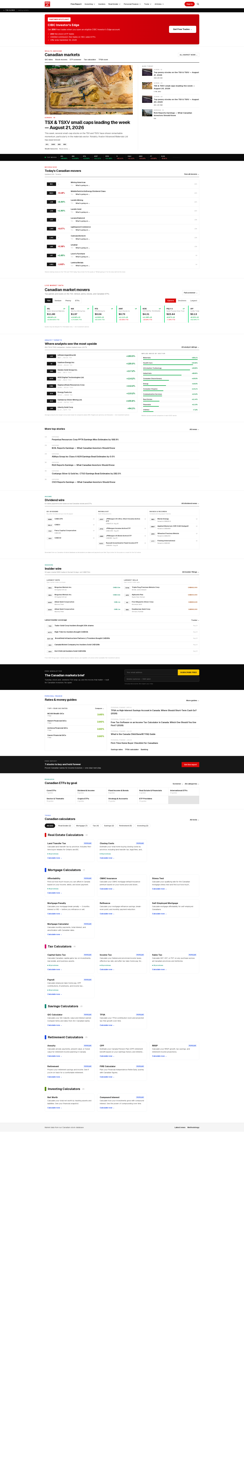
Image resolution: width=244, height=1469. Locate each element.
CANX (53, 144)
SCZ (51, 401)
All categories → (192, 784)
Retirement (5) (125, 826)
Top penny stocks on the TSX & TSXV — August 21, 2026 (176, 73)
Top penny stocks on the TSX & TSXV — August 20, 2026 (176, 100)
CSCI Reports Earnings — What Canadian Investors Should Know (83, 482)
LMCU (51, 264)
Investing (89, 4)
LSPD (51, 229)
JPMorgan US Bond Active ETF (119, 536)
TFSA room (103, 59)
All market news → (189, 55)
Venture (58, 300)
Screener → (178, 784)
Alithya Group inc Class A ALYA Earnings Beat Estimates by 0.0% (83, 456)
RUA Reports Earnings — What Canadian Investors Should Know (173, 114)
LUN (51, 202)
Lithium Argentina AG (67, 355)
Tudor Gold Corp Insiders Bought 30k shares (74, 625)
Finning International (166, 541)
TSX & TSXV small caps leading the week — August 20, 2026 (174, 87)
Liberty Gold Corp (65, 407)
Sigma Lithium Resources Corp (71, 385)
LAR (51, 356)
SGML (51, 386)
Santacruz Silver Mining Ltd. (70, 400)
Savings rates (117, 749)
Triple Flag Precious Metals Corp (145, 587)
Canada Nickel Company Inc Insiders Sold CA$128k (77, 644)
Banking (144, 749)
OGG (51, 371)
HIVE (51, 378)
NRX (64, 144)
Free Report (76, 4)
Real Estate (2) (64, 826)
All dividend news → (190, 503)
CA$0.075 (59, 519)
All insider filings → (190, 572)
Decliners (182, 300)
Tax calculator (90, 59)
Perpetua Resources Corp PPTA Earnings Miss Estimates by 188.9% (85, 439)
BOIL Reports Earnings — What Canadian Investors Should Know (83, 448)
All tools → (194, 820)
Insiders (101, 4)
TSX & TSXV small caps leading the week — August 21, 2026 (87, 125)
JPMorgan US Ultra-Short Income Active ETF (123, 520)
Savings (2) (109, 826)
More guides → (192, 700)
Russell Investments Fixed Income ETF (122, 543)
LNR (51, 246)
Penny (68, 300)
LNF (51, 255)
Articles (158, 4)
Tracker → (195, 620)
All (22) (50, 826)
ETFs (77, 300)
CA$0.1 (57, 525)
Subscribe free (188, 672)
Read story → (64, 149)
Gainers (170, 300)
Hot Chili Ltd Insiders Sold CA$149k (70, 651)
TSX (48, 300)
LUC (51, 220)
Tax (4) (96, 826)
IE (51, 364)
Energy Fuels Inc (65, 392)
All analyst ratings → (190, 347)
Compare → (99, 708)
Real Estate (113, 4)
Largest (193, 300)
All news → (194, 429)
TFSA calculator (132, 749)
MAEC (51, 193)
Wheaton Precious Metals (168, 533)
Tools (146, 4)
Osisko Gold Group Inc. (68, 370)
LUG (51, 211)
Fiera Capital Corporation (65, 530)
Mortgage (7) (81, 826)
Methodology (193, 1127)
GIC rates (49, 59)
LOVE (51, 237)
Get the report (190, 764)
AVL (47, 144)
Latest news (180, 1127)
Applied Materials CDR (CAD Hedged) (172, 526)
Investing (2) (142, 826)
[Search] (198, 4)
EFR (51, 393)
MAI (51, 184)
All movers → (177, 157)
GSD (59, 144)
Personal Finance (131, 4)
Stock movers (61, 59)
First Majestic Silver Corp (142, 602)
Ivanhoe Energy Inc (66, 362)
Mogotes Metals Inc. (63, 587)
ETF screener (75, 59)
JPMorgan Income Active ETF (118, 528)
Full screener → (191, 293)
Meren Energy (163, 519)
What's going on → (83, 185)
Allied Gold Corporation (64, 602)
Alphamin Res (137, 595)
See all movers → (191, 174)
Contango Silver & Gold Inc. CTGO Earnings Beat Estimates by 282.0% (86, 473)
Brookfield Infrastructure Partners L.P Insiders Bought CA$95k (82, 638)
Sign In (190, 4)
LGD (51, 408)
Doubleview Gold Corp (141, 609)
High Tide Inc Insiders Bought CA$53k (71, 632)
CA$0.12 (58, 538)
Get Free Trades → (182, 29)
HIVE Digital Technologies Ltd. (71, 377)
